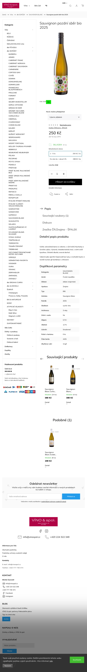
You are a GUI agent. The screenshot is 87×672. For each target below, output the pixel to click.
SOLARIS (12, 224)
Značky (7, 354)
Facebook (40, 531)
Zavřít (77, 201)
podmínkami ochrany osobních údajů (53, 501)
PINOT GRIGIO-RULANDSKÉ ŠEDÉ (19, 177)
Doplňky (8, 350)
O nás (4, 556)
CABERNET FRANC (16, 60)
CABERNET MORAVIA (17, 63)
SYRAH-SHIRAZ (15, 237)
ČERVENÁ (10, 40)
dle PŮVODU (12, 47)
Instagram (46, 531)
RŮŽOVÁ (10, 37)
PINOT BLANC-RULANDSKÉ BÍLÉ (19, 172)
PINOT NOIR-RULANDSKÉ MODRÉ (18, 182)
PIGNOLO (12, 165)
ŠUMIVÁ (10, 289)
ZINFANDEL (13, 276)
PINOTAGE (13, 168)
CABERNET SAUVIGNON (18, 66)
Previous (42, 359)
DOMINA (12, 79)
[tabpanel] (51, 384)
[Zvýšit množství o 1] (63, 174)
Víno (6, 30)
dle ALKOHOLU (12, 286)
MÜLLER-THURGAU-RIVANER (20, 146)
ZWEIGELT (13, 279)
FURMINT (12, 96)
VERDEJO (12, 257)
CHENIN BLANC (15, 125)
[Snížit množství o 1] (51, 174)
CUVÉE (11, 76)
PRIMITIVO (13, 186)
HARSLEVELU (14, 116)
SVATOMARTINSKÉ (14, 323)
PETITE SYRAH (14, 162)
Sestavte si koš (12, 339)
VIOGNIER (12, 263)
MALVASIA (13, 140)
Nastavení (7, 666)
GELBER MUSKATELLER (18, 102)
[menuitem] (27, 5)
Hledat (9, 651)
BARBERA (12, 54)
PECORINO (13, 159)
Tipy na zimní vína (8, 615)
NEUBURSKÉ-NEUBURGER (19, 153)
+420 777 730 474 (8, 590)
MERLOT (12, 131)
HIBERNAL (13, 119)
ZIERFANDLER (14, 273)
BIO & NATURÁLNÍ (14, 300)
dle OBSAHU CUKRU (15, 282)
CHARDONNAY (14, 122)
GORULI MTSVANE (16, 105)
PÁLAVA (12, 155)
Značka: (58, 128)
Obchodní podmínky (9, 550)
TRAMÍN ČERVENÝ (16, 246)
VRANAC (12, 269)
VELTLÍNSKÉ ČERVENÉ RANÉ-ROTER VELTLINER (20, 253)
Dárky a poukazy (11, 332)
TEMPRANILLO (14, 240)
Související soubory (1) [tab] (55, 215)
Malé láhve (13, 313)
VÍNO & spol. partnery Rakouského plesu (17, 611)
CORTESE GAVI (14, 72)
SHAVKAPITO (14, 221)
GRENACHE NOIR (15, 108)
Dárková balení (12, 342)
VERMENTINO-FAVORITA (18, 260)
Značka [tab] (59, 229)
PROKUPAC (13, 189)
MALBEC (12, 128)
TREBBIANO (13, 249)
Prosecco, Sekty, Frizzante (18, 296)
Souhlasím (77, 660)
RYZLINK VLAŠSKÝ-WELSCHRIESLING (16, 205)
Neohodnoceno (65, 125)
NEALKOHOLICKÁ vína (15, 44)
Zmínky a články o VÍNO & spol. (13, 632)
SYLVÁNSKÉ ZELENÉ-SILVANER (17, 233)
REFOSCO (12, 192)
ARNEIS (11, 57)
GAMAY (11, 99)
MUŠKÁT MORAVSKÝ (17, 134)
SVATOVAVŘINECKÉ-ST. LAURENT (18, 228)
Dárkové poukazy (13, 335)
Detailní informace (55, 188)
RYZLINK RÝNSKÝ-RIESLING (19, 201)
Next (83, 359)
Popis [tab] (48, 208)
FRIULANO (13, 93)
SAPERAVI (13, 215)
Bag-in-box (13, 310)
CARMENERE (13, 69)
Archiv (6, 619)
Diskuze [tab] (47, 222)
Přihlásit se (71, 496)
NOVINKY (10, 320)
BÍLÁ (9, 33)
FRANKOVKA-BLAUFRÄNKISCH (15, 89)
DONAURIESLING (15, 82)
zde (51, 661)
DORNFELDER (14, 85)
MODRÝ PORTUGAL (16, 143)
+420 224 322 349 (59, 537)
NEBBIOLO (13, 149)
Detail (47, 402)
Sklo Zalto (8, 328)
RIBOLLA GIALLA (15, 195)
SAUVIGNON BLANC (16, 218)
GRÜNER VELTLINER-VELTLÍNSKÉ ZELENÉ (17, 112)
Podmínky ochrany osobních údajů (14, 553)
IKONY (9, 303)
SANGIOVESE (14, 212)
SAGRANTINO (14, 209)
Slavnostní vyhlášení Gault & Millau (14, 608)
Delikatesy (9, 346)
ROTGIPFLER (13, 198)
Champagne (13, 293)
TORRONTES (13, 243)
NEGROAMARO (14, 137)
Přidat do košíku (65, 182)
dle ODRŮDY (12, 51)
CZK (64, 3)
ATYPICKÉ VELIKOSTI (15, 307)
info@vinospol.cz (31, 537)
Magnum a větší (14, 316)
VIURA (11, 266)
